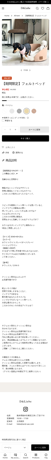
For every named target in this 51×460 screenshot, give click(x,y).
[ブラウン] (33, 111)
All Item (17, 16)
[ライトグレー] (12, 111)
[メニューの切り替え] (3, 8)
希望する (8, 120)
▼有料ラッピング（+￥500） (14, 117)
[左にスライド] (21, 70)
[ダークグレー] (19, 111)
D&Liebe (25, 8)
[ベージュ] (26, 111)
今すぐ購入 (25, 138)
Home (6, 16)
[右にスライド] (30, 70)
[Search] (37, 8)
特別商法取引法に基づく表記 (14, 439)
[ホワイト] (4, 111)
